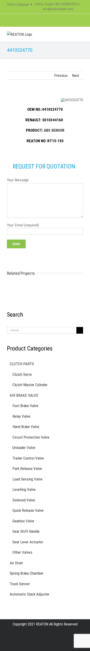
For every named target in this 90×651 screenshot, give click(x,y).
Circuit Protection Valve (30, 437)
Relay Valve (21, 416)
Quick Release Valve (28, 510)
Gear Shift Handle (25, 531)
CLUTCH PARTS (22, 364)
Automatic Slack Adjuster (29, 594)
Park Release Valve (27, 468)
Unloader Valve (23, 447)
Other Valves (22, 552)
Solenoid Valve (23, 500)
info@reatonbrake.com (58, 9)
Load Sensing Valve (27, 479)
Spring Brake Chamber (26, 573)
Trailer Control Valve (28, 458)
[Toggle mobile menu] (81, 34)
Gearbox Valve (23, 521)
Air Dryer (16, 563)
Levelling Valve (24, 489)
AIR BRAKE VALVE (24, 395)
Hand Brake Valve (25, 426)
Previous (61, 75)
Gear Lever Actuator (27, 542)
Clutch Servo (22, 374)
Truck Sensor (20, 584)
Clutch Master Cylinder (30, 384)
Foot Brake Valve (25, 405)
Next (75, 75)
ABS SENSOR (54, 130)
